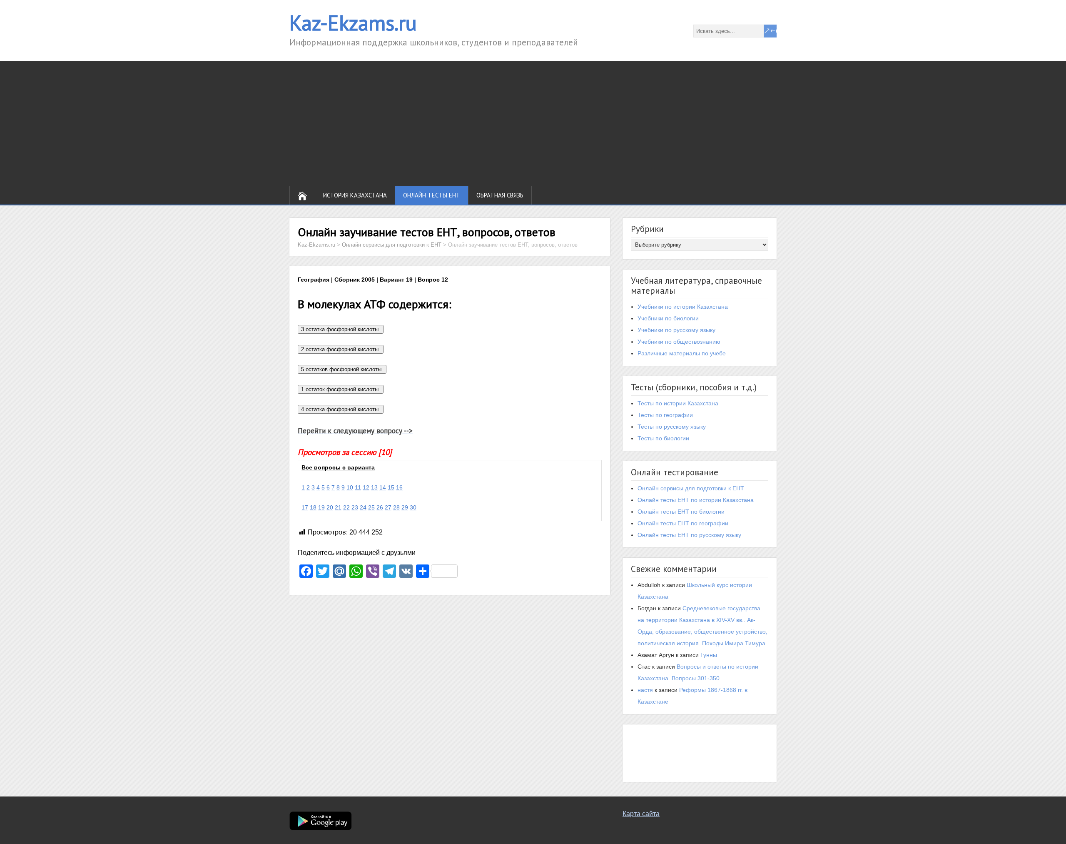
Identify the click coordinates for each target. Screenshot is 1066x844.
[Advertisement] (533, 123)
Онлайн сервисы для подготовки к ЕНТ (691, 488)
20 (329, 507)
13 (374, 487)
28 (396, 507)
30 (413, 507)
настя (645, 690)
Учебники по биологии (668, 318)
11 (358, 487)
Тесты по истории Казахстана (678, 403)
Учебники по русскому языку (676, 330)
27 (388, 507)
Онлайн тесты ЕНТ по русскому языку (689, 535)
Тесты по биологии (663, 438)
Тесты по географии (665, 415)
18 (313, 507)
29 (404, 507)
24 (363, 507)
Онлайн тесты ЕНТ (431, 195)
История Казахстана (355, 195)
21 (338, 507)
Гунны (708, 655)
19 (321, 507)
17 (304, 507)
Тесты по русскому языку (672, 426)
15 (391, 487)
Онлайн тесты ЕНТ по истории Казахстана (696, 500)
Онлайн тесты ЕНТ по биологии (681, 511)
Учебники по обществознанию (679, 341)
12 (366, 487)
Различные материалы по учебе (682, 353)
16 (399, 487)
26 (379, 507)
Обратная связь (499, 195)
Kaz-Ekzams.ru (353, 22)
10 (349, 487)
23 (354, 507)
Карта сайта (641, 813)
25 (371, 507)
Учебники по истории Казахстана (683, 306)
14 (382, 487)
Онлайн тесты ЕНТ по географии (683, 523)
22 (346, 507)
